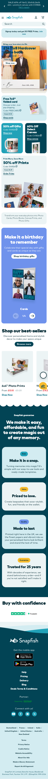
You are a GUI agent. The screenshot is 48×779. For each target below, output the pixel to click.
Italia (38, 728)
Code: (8, 56)
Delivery (24, 680)
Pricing (24, 676)
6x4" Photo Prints (13, 386)
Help (24, 672)
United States (26, 731)
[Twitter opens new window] (35, 712)
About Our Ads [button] (24, 758)
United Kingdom (11, 731)
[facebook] (21, 712)
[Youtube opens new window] (14, 712)
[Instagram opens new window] (28, 712)
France (22, 728)
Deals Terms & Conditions (24, 688)
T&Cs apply (24, 7)
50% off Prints (16, 162)
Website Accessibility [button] (23, 753)
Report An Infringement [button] (24, 766)
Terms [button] (23, 740)
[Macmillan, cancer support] (23, 701)
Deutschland (11, 728)
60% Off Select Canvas (32, 129)
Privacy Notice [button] (24, 744)
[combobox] (24, 24)
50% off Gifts (12, 126)
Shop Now (7, 394)
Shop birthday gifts (24, 256)
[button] (3, 17)
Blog (24, 684)
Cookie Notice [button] (23, 749)
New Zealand (24, 734)
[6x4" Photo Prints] (17, 366)
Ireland (31, 728)
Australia (38, 731)
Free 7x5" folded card (10, 100)
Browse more (24, 344)
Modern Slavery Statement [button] (24, 762)
